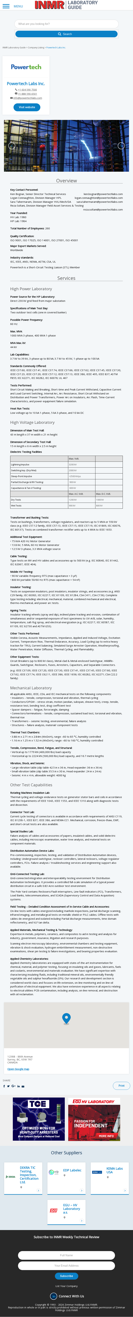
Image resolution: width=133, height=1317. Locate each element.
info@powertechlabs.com (28, 98)
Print (122, 1085)
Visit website (27, 107)
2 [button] (68, 165)
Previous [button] (11, 145)
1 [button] (64, 165)
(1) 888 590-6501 (27, 93)
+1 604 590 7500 (27, 89)
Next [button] (121, 145)
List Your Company (66, 1286)
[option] (66, 146)
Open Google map (18, 1069)
